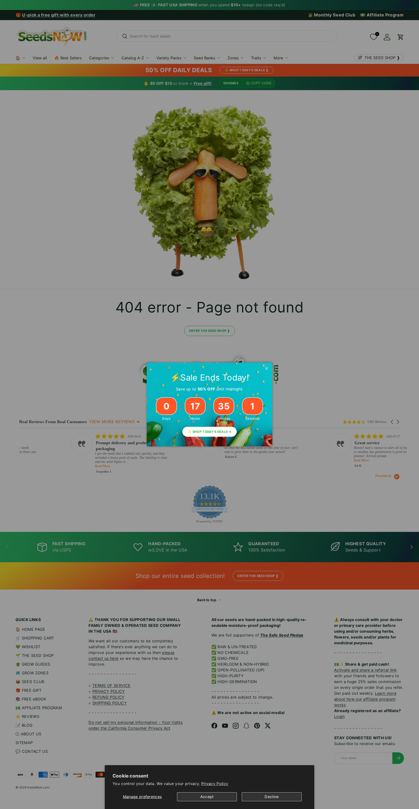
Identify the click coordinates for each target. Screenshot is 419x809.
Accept (207, 796)
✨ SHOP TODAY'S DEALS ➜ (209, 432)
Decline (272, 796)
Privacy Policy (214, 783)
